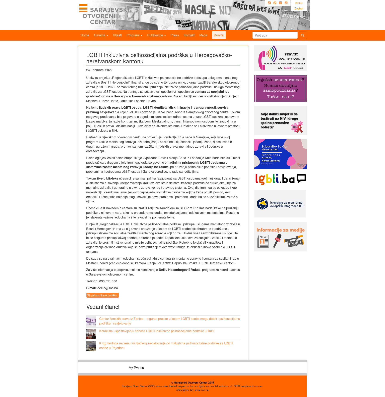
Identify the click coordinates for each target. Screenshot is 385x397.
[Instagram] (286, 3)
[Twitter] (275, 3)
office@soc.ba (184, 390)
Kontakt (189, 35)
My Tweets (136, 367)
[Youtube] (269, 3)
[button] (91, 321)
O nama (100, 35)
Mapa (203, 35)
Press (175, 35)
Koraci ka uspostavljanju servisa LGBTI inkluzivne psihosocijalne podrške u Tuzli (156, 331)
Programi (133, 35)
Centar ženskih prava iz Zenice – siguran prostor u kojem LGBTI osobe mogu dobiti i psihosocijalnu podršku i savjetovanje (169, 321)
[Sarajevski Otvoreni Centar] (112, 15)
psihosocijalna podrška (104, 295)
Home (85, 35)
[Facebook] (280, 3)
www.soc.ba (202, 390)
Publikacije (155, 35)
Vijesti (117, 35)
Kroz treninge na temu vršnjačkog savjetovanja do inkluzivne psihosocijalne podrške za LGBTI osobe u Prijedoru (166, 345)
